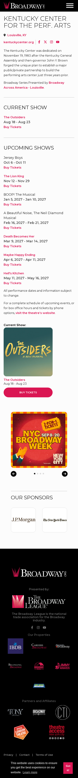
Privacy (9, 754)
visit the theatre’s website (35, 313)
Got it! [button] (68, 768)
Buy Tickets (12, 127)
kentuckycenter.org (19, 42)
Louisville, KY (16, 35)
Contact (24, 754)
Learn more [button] (30, 772)
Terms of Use (44, 754)
